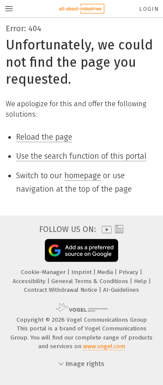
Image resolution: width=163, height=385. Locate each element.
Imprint (82, 272)
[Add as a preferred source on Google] (81, 250)
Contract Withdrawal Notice (61, 290)
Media (106, 272)
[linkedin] (118, 229)
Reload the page (44, 137)
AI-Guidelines (121, 290)
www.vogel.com (104, 346)
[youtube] (105, 229)
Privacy (129, 272)
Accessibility (30, 281)
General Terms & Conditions (90, 281)
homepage (82, 175)
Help (141, 281)
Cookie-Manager (44, 272)
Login (149, 9)
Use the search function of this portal (81, 156)
